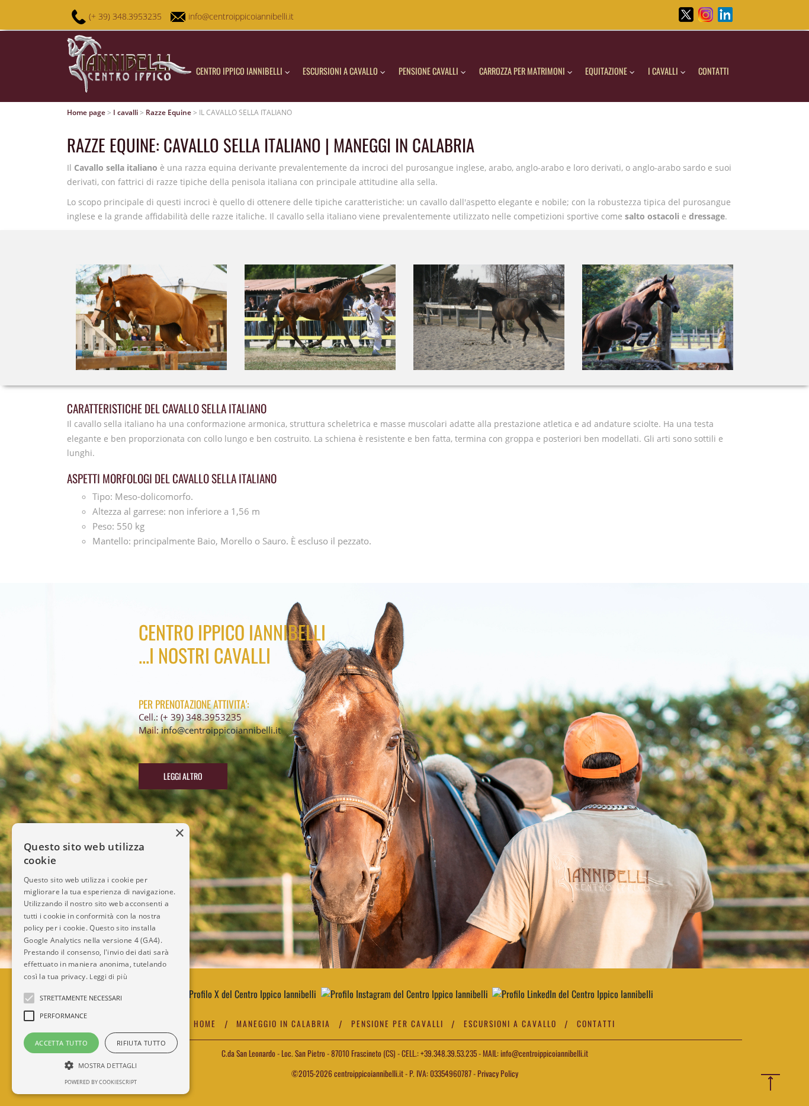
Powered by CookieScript (101, 1082)
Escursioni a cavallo (341, 71)
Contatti (713, 71)
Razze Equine (168, 112)
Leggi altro (183, 776)
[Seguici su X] (247, 994)
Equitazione (607, 71)
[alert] (101, 958)
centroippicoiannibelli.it (367, 1073)
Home (205, 1023)
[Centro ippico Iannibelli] (129, 66)
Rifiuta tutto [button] (141, 1042)
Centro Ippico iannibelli (240, 71)
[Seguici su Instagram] (404, 994)
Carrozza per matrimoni (523, 71)
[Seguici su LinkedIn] (572, 994)
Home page (86, 112)
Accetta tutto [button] (61, 1042)
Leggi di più (108, 976)
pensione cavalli (429, 71)
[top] (773, 1086)
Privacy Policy (497, 1073)
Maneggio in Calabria (283, 1023)
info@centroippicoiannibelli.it (241, 16)
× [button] (179, 833)
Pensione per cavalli (397, 1023)
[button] (101, 1064)
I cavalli (664, 71)
